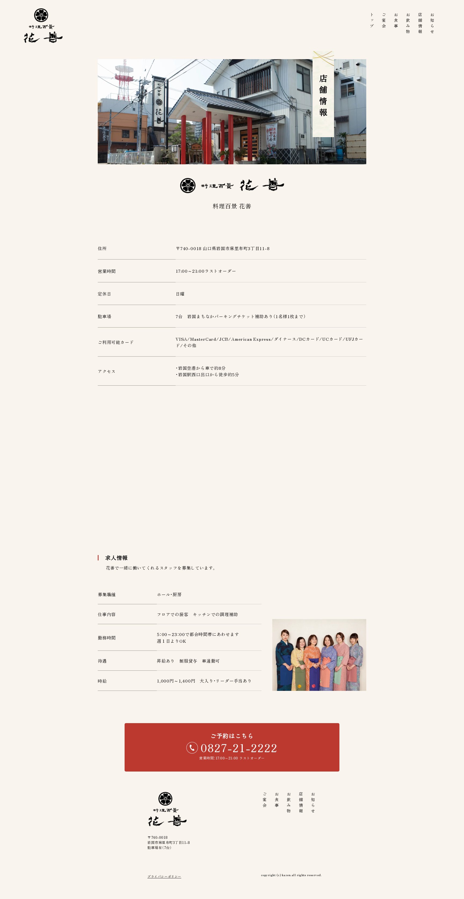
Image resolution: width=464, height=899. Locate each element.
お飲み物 (408, 23)
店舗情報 (420, 23)
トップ (372, 20)
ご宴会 (384, 20)
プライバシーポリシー (164, 876)
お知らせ (432, 23)
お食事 (396, 20)
